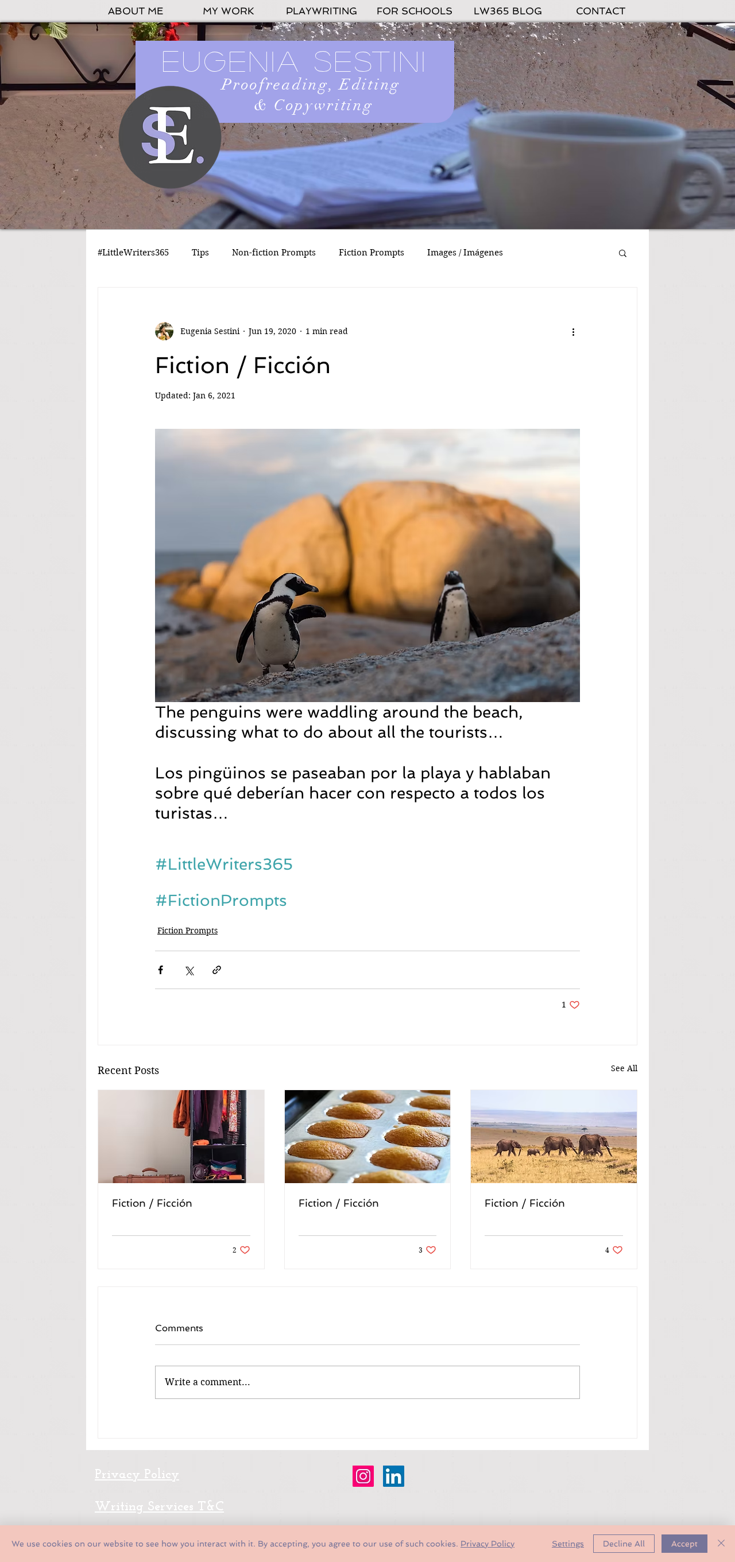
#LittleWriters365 (133, 252)
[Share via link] (216, 969)
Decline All (624, 1543)
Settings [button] (568, 1543)
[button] (622, 252)
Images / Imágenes (465, 252)
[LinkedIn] (393, 1476)
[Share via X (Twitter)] (188, 969)
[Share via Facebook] (160, 969)
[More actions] (573, 331)
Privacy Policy (487, 1543)
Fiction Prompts (371, 252)
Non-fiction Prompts (274, 252)
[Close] (721, 1543)
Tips (200, 252)
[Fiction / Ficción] (181, 1136)
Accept (684, 1543)
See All (624, 1068)
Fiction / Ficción (152, 1203)
